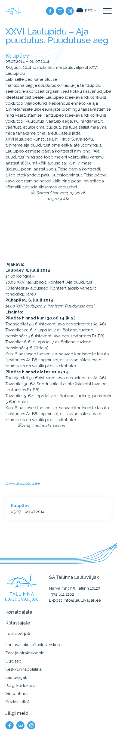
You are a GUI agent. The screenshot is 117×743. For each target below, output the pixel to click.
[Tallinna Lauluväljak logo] (13, 11)
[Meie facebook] (50, 11)
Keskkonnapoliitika (23, 669)
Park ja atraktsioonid (25, 653)
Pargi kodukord (20, 685)
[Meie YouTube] (60, 11)
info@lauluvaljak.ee (82, 600)
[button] (86, 11)
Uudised (13, 661)
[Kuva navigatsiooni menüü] (107, 11)
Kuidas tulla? (17, 702)
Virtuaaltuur (16, 693)
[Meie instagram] (70, 11)
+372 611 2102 (61, 594)
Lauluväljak (16, 677)
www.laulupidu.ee (22, 483)
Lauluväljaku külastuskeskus (32, 644)
